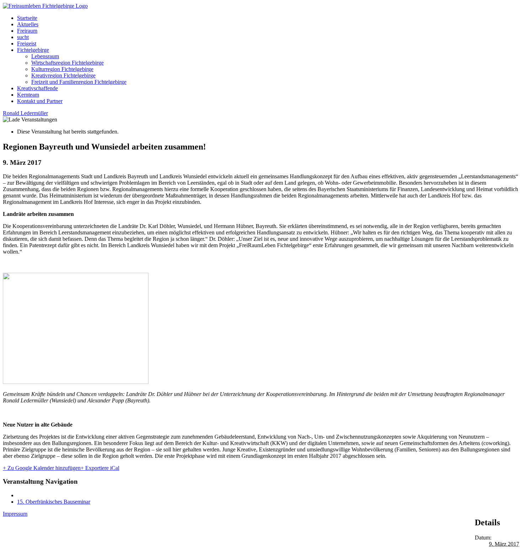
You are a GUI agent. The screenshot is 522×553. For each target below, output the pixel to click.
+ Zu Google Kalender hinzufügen (42, 468)
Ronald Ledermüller (25, 113)
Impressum (15, 514)
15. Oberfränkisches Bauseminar (53, 502)
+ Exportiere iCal (100, 468)
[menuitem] (268, 18)
